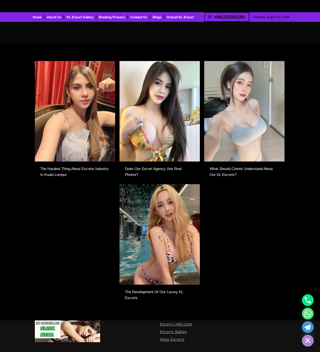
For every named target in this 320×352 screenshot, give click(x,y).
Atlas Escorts (172, 339)
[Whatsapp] (308, 314)
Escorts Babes (173, 331)
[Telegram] (308, 327)
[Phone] (308, 300)
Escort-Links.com (176, 324)
